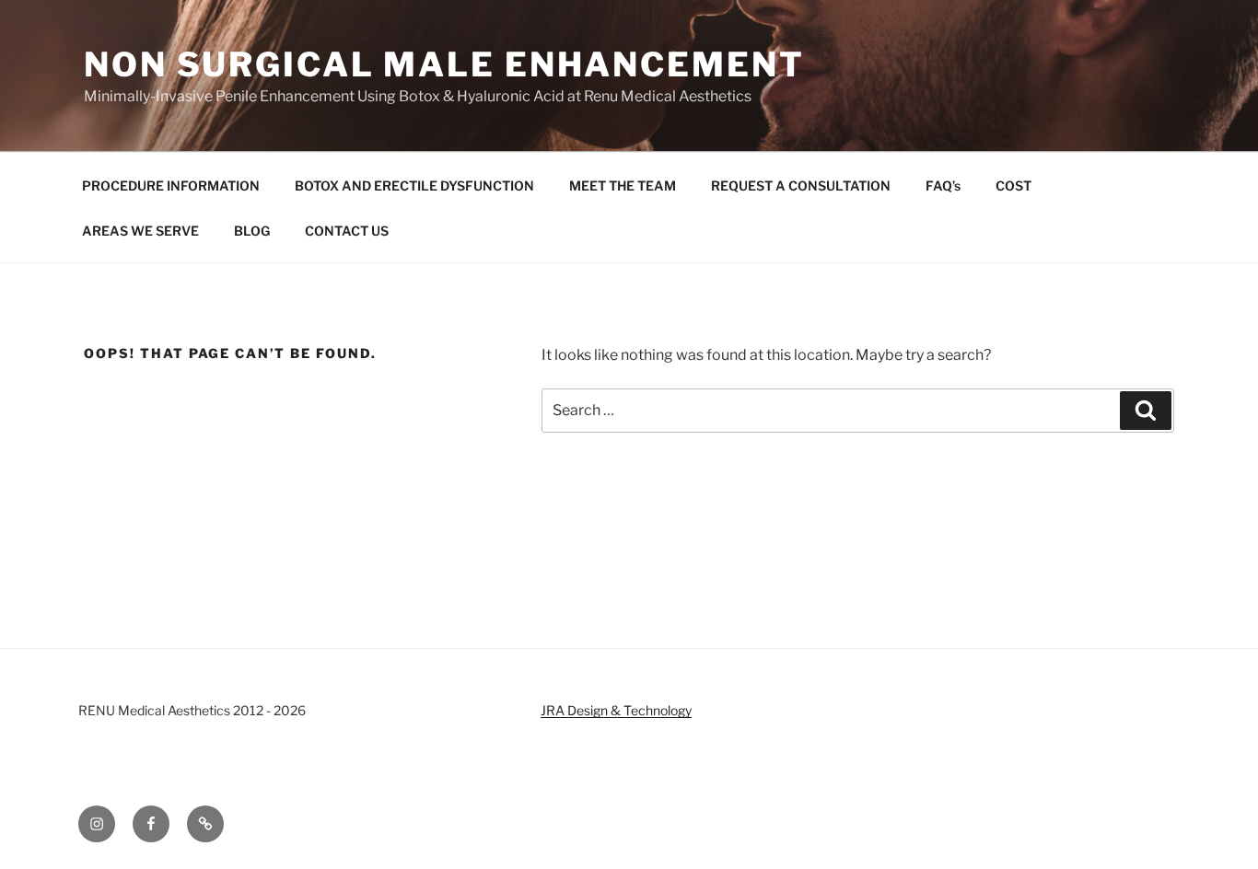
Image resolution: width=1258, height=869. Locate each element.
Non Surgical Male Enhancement (444, 64)
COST (1013, 185)
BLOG (252, 230)
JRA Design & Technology (616, 710)
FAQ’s (943, 185)
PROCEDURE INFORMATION (171, 185)
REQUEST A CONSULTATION (801, 185)
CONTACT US (347, 230)
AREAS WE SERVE (140, 230)
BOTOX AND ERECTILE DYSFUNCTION (414, 185)
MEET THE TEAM (622, 185)
